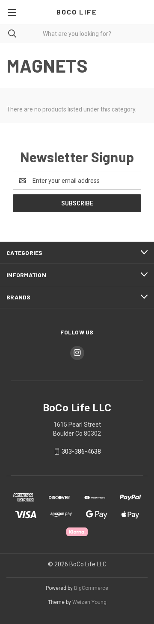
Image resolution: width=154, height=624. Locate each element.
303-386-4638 (81, 451)
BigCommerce (91, 588)
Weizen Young (89, 602)
